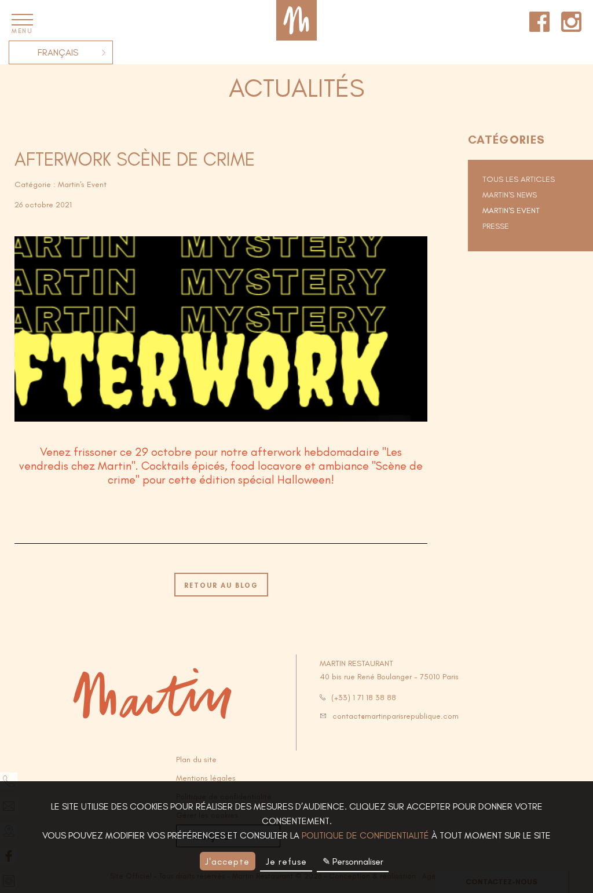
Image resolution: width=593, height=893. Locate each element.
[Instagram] (571, 20)
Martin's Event (511, 210)
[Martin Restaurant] (296, 20)
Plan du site (196, 759)
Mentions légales (206, 778)
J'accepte (227, 861)
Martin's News (509, 195)
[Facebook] (539, 20)
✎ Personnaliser (353, 861)
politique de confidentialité (365, 835)
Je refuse (286, 861)
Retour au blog (221, 585)
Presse (495, 226)
